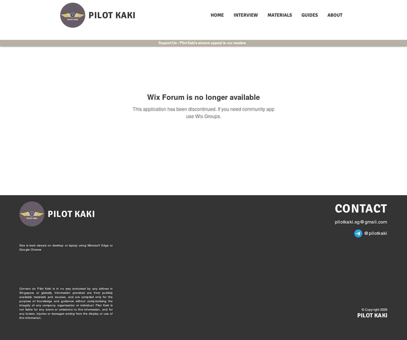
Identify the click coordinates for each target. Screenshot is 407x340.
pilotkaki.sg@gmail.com (361, 222)
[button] (246, 15)
